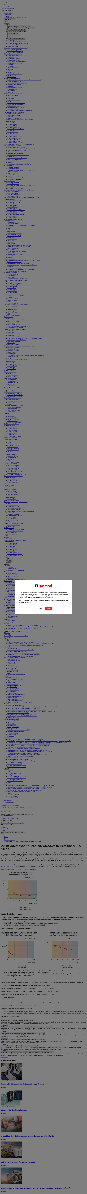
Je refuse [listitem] (39, 608)
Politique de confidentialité (35, 597)
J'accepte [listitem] (48, 608)
